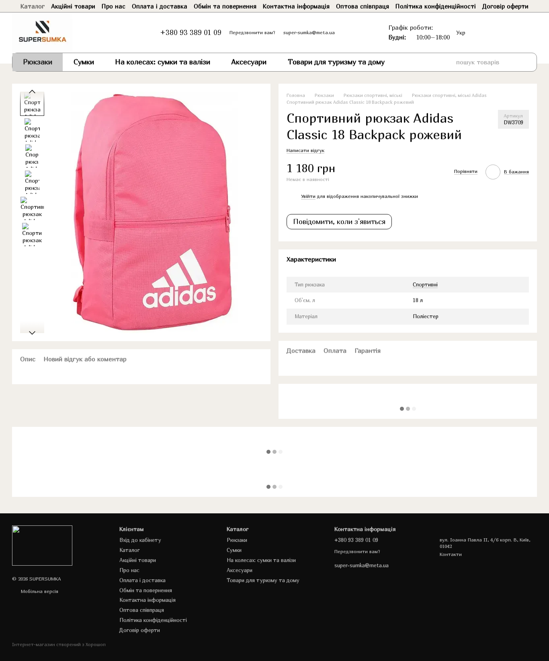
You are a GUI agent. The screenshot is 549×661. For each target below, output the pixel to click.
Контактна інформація (296, 6)
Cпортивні (425, 284)
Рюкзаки (37, 62)
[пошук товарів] (522, 62)
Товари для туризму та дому (336, 62)
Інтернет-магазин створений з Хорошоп (59, 644)
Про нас (113, 6)
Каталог (32, 6)
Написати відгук (305, 150)
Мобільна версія (38, 591)
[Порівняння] (500, 32)
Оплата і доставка (159, 6)
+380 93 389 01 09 (190, 32)
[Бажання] (484, 32)
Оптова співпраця (362, 6)
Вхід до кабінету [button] (140, 540)
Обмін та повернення (225, 6)
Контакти (451, 554)
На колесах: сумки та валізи (162, 62)
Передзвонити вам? (252, 32)
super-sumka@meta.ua (309, 32)
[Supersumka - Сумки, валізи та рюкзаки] (42, 545)
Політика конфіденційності (435, 6)
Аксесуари (248, 62)
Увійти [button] (308, 196)
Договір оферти (505, 6)
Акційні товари (73, 6)
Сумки (84, 62)
